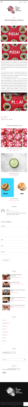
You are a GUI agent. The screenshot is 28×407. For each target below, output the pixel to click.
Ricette (18, 300)
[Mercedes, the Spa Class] (14, 163)
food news (4, 331)
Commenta (3, 226)
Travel (3, 337)
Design (14, 17)
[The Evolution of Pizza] (14, 34)
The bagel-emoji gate (14, 198)
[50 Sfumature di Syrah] (6, 284)
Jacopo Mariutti (5, 116)
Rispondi (17, 211)
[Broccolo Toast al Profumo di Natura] (6, 307)
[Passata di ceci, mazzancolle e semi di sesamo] (6, 299)
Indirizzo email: (5, 369)
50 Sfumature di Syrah (15, 282)
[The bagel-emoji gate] (14, 187)
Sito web (2, 251)
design (5, 118)
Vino (14, 277)
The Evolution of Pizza (14, 20)
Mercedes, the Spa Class (14, 173)
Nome (2, 239)
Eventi (3, 329)
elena (7, 209)
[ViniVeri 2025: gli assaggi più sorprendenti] (6, 276)
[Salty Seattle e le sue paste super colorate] (14, 138)
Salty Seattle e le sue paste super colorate (14, 148)
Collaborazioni (13, 300)
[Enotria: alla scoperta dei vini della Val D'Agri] (6, 292)
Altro (9, 200)
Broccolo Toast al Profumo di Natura (18, 305)
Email (2, 245)
